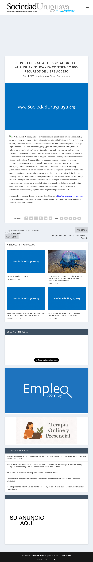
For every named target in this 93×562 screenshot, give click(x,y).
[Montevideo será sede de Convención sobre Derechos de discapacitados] (67, 298)
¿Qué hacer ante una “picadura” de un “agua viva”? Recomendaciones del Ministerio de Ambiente (65, 278)
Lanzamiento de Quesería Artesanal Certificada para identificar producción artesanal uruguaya (43, 480)
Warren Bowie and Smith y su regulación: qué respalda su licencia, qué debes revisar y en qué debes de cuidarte (46, 457)
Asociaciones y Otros (45, 76)
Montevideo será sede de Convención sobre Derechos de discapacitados (64, 314)
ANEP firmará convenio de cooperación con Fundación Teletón (33, 473)
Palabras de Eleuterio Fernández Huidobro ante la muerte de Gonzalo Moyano (26, 314)
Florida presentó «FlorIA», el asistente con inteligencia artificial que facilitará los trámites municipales (45, 488)
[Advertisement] (46, 33)
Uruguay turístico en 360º (18, 276)
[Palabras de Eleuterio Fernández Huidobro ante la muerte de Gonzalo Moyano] (26, 298)
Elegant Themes (39, 555)
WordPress (66, 555)
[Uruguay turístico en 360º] (26, 261)
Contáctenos (42, 559)
